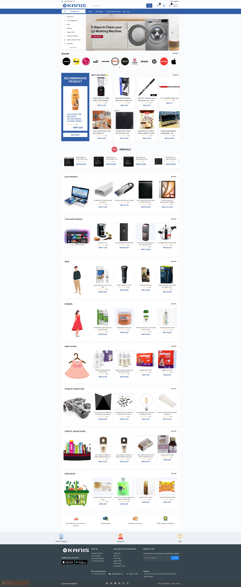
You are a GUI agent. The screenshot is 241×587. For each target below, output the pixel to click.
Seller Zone (126, 11)
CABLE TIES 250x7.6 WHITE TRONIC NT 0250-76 (167, 413)
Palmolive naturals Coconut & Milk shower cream (145, 328)
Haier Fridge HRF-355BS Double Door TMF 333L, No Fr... (145, 201)
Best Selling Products (97, 558)
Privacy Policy (176, 583)
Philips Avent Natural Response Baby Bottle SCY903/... (124, 371)
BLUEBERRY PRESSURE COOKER (167, 243)
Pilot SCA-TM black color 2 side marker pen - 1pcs (147, 99)
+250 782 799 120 (69, 1)
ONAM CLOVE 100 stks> (145, 497)
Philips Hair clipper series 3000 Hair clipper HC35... (167, 286)
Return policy (118, 563)
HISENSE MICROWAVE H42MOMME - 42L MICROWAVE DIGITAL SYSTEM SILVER (168, 132)
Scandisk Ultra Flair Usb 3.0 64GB (124, 200)
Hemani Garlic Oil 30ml (167, 455)
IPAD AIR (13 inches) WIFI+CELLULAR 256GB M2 (167, 201)
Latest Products (96, 556)
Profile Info (117, 553)
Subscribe (174, 558)
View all (175, 53)
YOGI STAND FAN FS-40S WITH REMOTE (101, 132)
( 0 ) (76, 124)
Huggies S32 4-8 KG (167, 370)
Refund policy (118, 561)
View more (73, 47)
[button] (93, 32)
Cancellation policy (119, 566)
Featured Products (97, 553)
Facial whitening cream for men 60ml (103, 286)
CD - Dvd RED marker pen (170, 98)
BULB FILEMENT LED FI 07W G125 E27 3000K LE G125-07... (146, 413)
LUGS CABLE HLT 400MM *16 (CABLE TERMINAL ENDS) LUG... (102, 456)
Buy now (75, 135)
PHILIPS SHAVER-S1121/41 (124, 285)
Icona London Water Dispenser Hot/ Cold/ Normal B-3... (146, 244)
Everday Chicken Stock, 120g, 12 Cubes (103, 498)
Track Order (117, 558)
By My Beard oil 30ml (146, 285)
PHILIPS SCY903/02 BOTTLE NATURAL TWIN (102, 371)
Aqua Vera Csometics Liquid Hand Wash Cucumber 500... (124, 498)
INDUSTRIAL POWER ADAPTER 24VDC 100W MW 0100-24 (145, 456)
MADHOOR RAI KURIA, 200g (167, 497)
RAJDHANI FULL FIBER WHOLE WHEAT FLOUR (146, 132)
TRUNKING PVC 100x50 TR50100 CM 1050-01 (103, 201)
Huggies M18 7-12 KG (146, 370)
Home (90, 11)
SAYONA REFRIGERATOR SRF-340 (124, 243)
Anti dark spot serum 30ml (167, 327)
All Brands (99, 11)
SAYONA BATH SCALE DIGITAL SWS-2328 (123, 132)
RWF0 (175, 5)
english (175, 1)
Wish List (116, 556)
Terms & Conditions (164, 583)
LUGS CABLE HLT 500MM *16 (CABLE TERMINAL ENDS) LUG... (124, 456)
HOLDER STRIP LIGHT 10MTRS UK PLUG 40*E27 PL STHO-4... (124, 413)
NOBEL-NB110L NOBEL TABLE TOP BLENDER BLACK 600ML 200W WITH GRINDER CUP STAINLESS (102, 99)
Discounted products (113, 11)
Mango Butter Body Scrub (124, 327)
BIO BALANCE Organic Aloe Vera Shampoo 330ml (103, 328)
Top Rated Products (97, 561)
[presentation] (62, 161)
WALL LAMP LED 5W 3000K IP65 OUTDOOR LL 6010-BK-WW (102, 413)
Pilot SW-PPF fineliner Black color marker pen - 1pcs (124, 99)
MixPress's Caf (103, 243)
